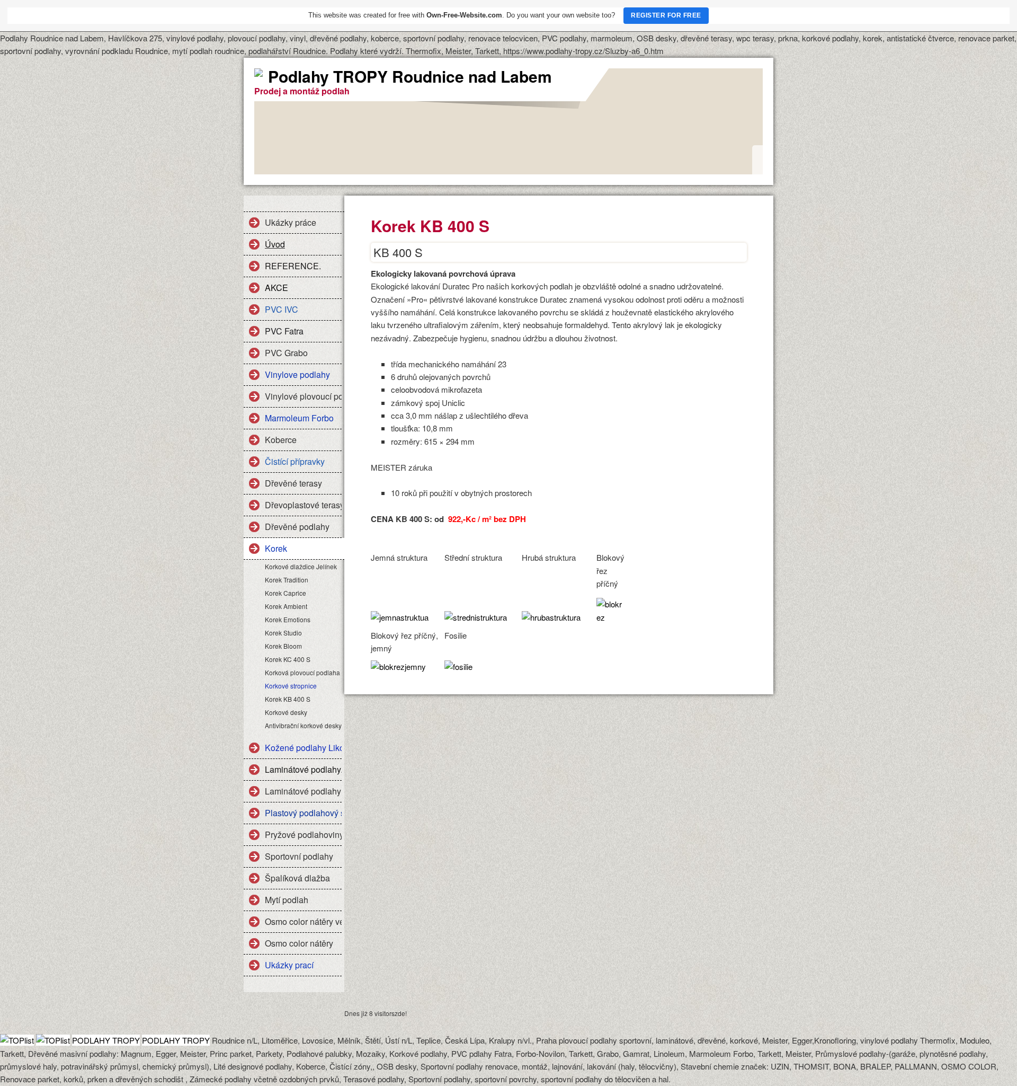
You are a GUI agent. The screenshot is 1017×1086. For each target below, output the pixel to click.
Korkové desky (286, 712)
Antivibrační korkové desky (303, 725)
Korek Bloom (283, 645)
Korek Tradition (286, 579)
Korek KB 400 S (287, 698)
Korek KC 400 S (287, 659)
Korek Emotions (287, 619)
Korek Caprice (285, 592)
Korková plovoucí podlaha (302, 672)
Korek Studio (283, 632)
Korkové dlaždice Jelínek (301, 566)
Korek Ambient (286, 606)
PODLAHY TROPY (106, 1040)
